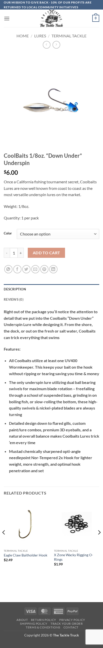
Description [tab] (15, 289)
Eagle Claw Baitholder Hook (25, 555)
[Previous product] (56, 45)
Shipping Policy (33, 623)
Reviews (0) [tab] (14, 299)
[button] (7, 18)
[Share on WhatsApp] (8, 269)
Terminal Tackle (69, 35)
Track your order (66, 623)
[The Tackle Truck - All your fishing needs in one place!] (51, 18)
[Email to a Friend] (35, 269)
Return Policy (43, 620)
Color (8, 233)
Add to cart (46, 253)
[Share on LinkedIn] (53, 269)
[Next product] (46, 45)
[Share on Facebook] (17, 269)
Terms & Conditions (43, 627)
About (22, 620)
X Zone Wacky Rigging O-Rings (73, 557)
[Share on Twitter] (26, 269)
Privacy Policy (72, 620)
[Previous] (4, 542)
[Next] (99, 542)
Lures (40, 35)
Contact (71, 627)
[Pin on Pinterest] (44, 269)
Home (22, 35)
